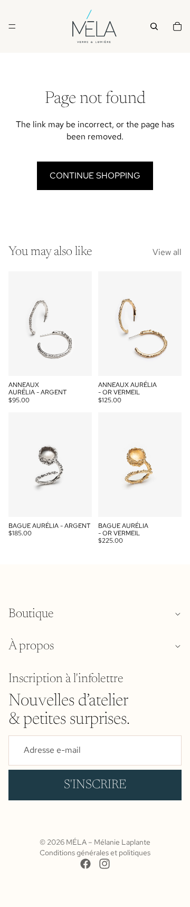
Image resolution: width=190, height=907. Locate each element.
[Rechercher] (154, 26)
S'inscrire (95, 785)
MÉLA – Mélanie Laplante (108, 842)
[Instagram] (104, 863)
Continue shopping (95, 175)
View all (167, 252)
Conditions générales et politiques (95, 852)
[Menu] (12, 26)
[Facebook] (85, 863)
